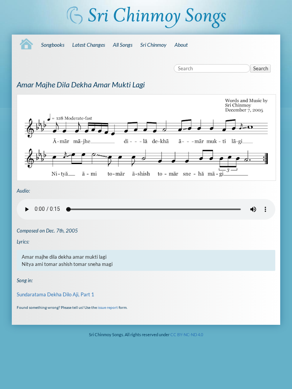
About (181, 44)
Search (260, 68)
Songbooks (52, 44)
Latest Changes (88, 44)
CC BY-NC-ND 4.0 (186, 334)
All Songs (122, 44)
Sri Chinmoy (153, 44)
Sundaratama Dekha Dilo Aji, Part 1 (55, 294)
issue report (108, 307)
